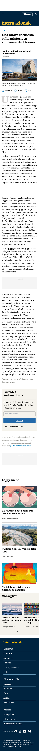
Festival (7, 663)
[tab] (17, 631)
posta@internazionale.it (20, 446)
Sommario (8, 658)
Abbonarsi (27, 14)
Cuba (4, 30)
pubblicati (23, 295)
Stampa (20, 91)
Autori (6, 698)
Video (6, 672)
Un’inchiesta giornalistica (20, 97)
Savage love (8, 714)
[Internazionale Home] (13, 642)
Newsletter (8, 703)
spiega (11, 249)
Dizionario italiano (12, 679)
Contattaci (8, 654)
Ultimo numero (10, 719)
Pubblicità (8, 689)
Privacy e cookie (11, 667)
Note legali (11, 746)
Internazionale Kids (12, 724)
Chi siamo (8, 649)
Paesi (5, 693)
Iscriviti (19, 420)
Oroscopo (8, 684)
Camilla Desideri (10, 51)
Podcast (7, 710)
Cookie (18, 746)
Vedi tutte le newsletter (13, 427)
